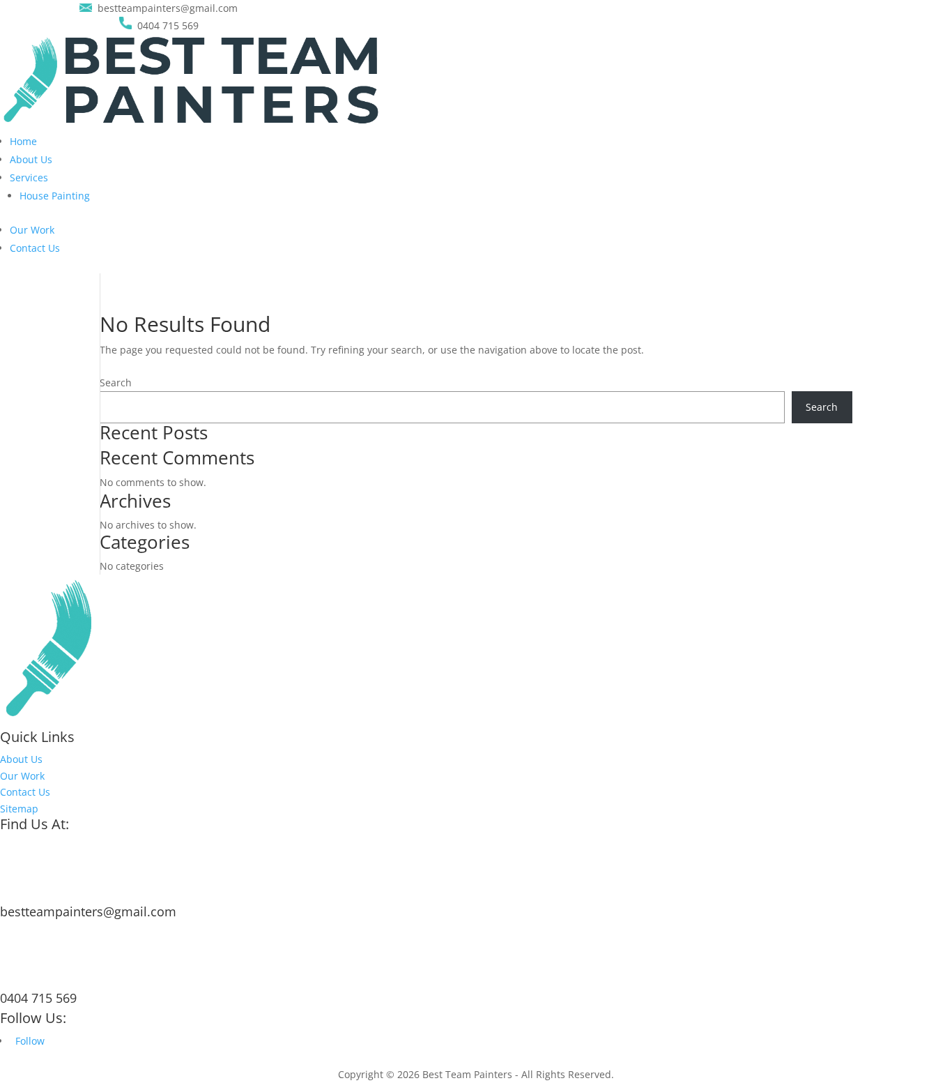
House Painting (55, 195)
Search (116, 382)
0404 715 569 (38, 998)
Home (23, 141)
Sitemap (19, 808)
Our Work (32, 229)
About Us (31, 159)
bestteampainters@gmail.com (88, 911)
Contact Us (35, 248)
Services (29, 177)
